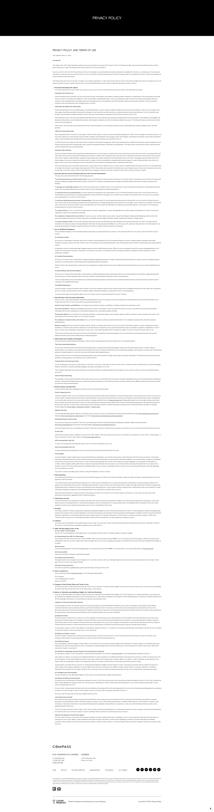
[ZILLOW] (154, 769)
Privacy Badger (71, 407)
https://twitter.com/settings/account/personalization (107, 416)
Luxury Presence (99, 802)
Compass (84, 778)
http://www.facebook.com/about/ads (72, 416)
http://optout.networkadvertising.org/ (104, 425)
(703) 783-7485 (59, 760)
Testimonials (109, 770)
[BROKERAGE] (158, 769)
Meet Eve (64, 770)
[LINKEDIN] (146, 769)
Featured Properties (78, 770)
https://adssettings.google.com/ (148, 414)
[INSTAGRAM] (142, 769)
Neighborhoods (95, 770)
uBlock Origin (96, 407)
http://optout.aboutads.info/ (63, 425)
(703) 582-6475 (59, 758)
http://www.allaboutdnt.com (92, 437)
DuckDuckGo (80, 407)
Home (54, 770)
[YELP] (150, 769)
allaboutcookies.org (115, 400)
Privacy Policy (156, 802)
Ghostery (87, 407)
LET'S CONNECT (122, 770)
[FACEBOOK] (138, 769)
